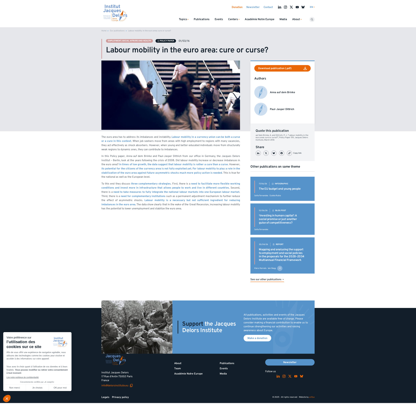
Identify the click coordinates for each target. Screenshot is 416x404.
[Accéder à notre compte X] (291, 7)
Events (219, 19)
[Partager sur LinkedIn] (258, 153)
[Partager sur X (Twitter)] (266, 153)
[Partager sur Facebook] (281, 153)
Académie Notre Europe (259, 19)
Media (283, 19)
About (177, 363)
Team (177, 368)
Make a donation (257, 338)
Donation (237, 7)
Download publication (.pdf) (275, 68)
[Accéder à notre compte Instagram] (285, 7)
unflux (312, 397)
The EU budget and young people (279, 189)
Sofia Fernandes (261, 195)
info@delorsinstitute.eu (117, 385)
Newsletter (253, 7)
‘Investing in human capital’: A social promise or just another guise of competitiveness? (278, 219)
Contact (268, 7)
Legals (105, 397)
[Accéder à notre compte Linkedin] (279, 7)
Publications (201, 19)
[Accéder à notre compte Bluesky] (303, 7)
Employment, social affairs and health (129, 40)
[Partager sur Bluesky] (273, 153)
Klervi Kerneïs (260, 268)
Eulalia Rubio (275, 195)
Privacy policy (120, 397)
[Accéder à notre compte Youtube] (297, 7)
